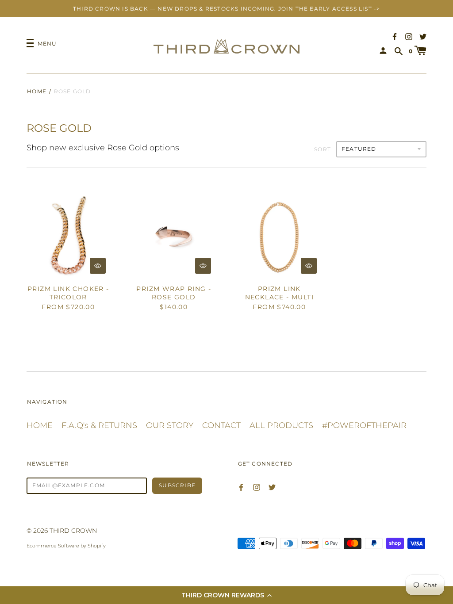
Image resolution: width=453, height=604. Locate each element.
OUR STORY (169, 425)
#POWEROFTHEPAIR (364, 425)
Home (36, 91)
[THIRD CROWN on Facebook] (394, 36)
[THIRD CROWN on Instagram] (408, 36)
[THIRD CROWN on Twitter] (422, 36)
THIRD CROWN (73, 531)
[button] (226, 595)
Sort (322, 149)
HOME (40, 425)
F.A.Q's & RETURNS (99, 425)
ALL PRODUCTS (281, 425)
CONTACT (221, 425)
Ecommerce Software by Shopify (66, 546)
